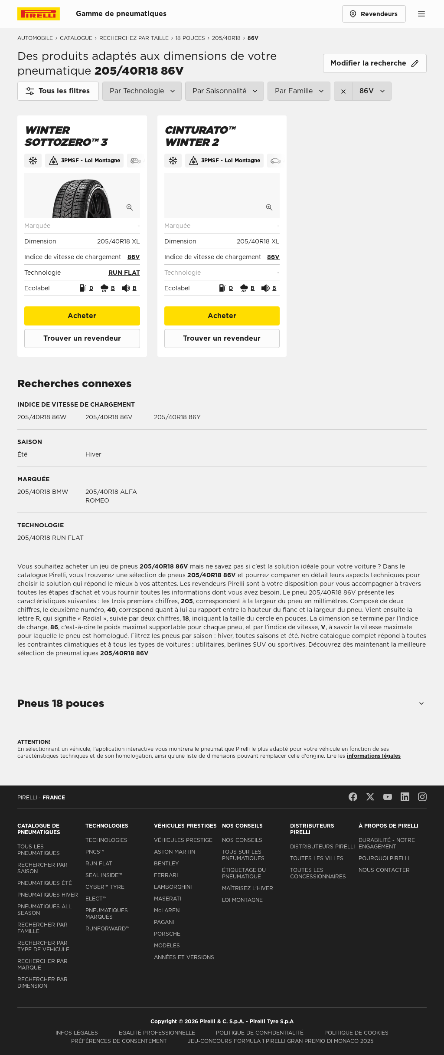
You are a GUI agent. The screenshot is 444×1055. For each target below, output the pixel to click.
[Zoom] (129, 207)
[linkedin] (405, 796)
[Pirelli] (46, 13)
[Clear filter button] (343, 91)
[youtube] (387, 796)
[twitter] (370, 796)
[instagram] (422, 796)
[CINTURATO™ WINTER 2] (222, 195)
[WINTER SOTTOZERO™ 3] (82, 195)
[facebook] (353, 796)
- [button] (138, 225)
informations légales (374, 756)
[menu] (421, 14)
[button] (133, 257)
